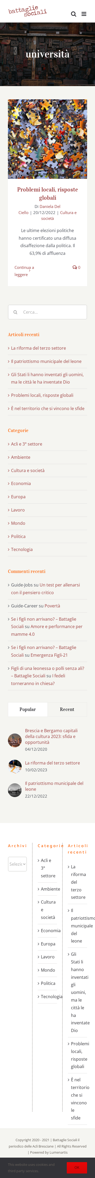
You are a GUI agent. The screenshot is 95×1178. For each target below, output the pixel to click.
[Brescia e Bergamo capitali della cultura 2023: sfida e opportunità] (15, 737)
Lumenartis (59, 1152)
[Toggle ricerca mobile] (73, 14)
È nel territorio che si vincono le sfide (47, 408)
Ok (76, 1168)
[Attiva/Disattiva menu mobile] (84, 14)
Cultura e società (28, 470)
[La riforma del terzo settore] (15, 763)
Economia (21, 483)
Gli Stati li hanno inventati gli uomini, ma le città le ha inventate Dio (77, 992)
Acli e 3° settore (26, 444)
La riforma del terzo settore (38, 348)
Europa (18, 497)
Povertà (52, 606)
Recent (67, 709)
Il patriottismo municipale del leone (46, 361)
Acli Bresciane (43, 1146)
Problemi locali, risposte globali (47, 134)
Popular (28, 709)
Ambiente (20, 457)
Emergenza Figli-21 (49, 655)
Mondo (18, 523)
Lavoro (18, 510)
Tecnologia (22, 549)
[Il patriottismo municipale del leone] (15, 787)
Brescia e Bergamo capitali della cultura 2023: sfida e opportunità (51, 736)
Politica (18, 536)
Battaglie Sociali (65, 1139)
